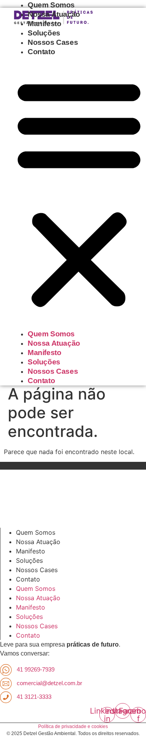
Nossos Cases (53, 42)
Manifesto (44, 23)
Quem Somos (51, 5)
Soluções (44, 33)
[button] (79, 193)
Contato (41, 52)
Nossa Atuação (54, 14)
